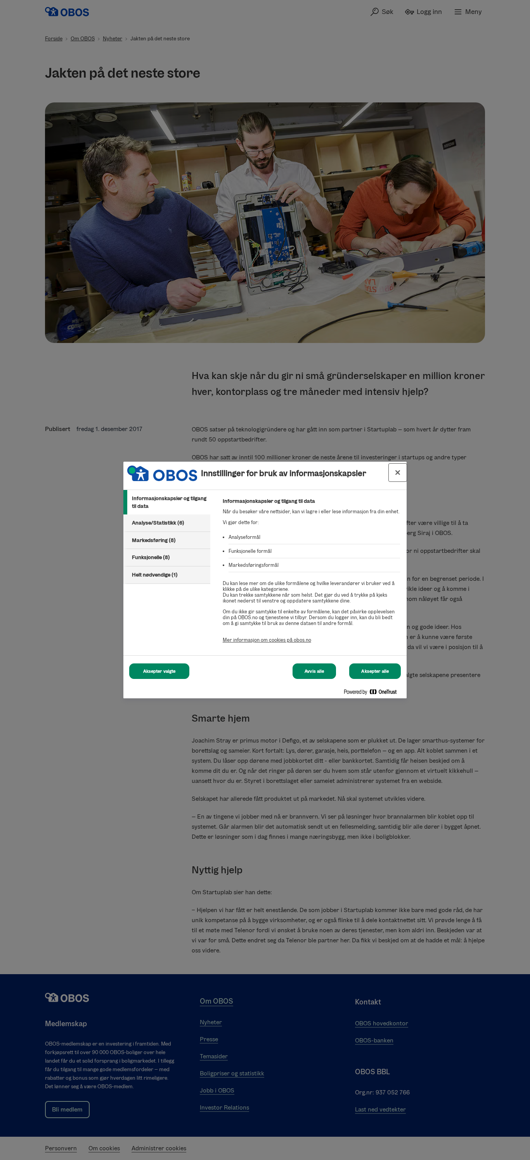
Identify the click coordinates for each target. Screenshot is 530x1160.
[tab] (166, 502)
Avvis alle (314, 671)
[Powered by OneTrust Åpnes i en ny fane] (373, 693)
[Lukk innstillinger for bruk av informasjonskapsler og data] (397, 472)
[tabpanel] (311, 575)
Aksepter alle (375, 671)
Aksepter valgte (159, 671)
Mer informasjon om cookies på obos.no (267, 640)
